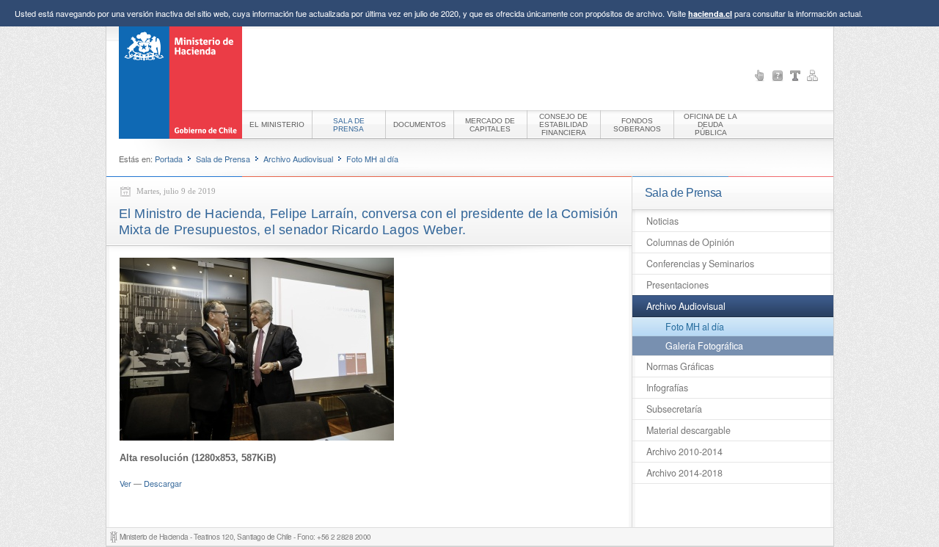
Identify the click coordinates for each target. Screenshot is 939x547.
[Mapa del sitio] (813, 75)
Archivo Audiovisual (298, 158)
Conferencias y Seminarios (700, 263)
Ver (125, 483)
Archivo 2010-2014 (684, 451)
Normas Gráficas (680, 366)
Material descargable (688, 430)
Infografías (667, 387)
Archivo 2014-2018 (684, 472)
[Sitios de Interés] (760, 75)
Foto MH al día (372, 158)
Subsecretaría (674, 409)
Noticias (662, 221)
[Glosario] (795, 75)
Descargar (163, 483)
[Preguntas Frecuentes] (777, 75)
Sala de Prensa (223, 158)
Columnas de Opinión (690, 242)
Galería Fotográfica (704, 345)
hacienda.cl (710, 13)
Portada (169, 158)
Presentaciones (677, 284)
